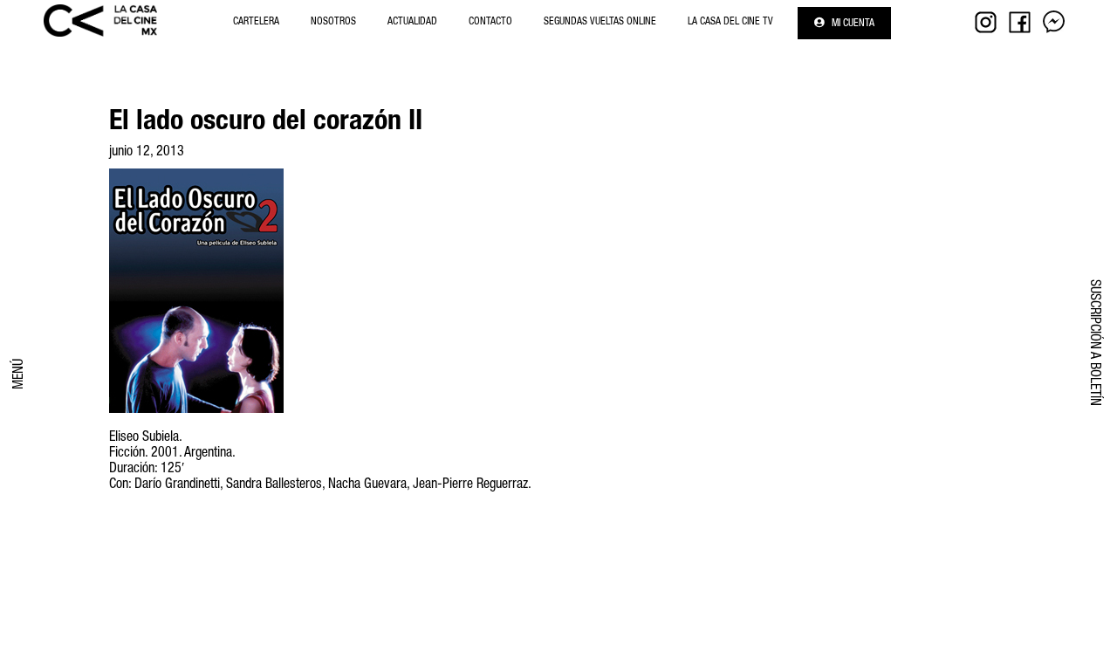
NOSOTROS (333, 22)
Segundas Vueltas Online (600, 22)
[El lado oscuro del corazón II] (196, 423)
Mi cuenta (851, 23)
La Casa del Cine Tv (730, 22)
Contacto (490, 22)
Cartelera (256, 22)
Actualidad (412, 22)
